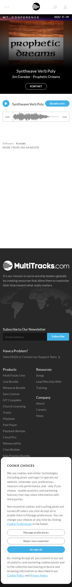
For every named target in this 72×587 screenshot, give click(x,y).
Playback (9, 418)
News (40, 415)
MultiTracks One (14, 375)
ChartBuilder (11, 449)
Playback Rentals (14, 431)
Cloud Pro (9, 437)
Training (41, 387)
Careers (41, 409)
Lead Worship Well (48, 381)
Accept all (36, 549)
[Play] (5, 103)
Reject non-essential (36, 541)
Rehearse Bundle (14, 387)
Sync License (11, 394)
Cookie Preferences (19, 524)
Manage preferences (36, 532)
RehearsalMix (12, 443)
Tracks (7, 412)
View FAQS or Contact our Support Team (30, 357)
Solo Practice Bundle (16, 455)
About (40, 403)
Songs (40, 375)
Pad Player (10, 425)
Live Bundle (10, 381)
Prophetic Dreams (46, 77)
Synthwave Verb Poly (28, 104)
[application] (36, 118)
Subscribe (58, 336)
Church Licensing (14, 406)
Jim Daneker (21, 77)
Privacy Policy (39, 575)
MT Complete (12, 400)
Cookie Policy (15, 575)
